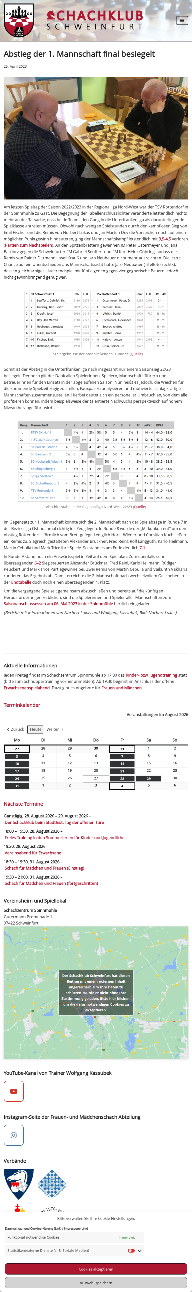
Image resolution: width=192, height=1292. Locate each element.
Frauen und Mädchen (122, 688)
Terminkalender (22, 705)
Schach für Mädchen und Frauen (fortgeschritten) (51, 883)
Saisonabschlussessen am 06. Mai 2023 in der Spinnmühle (58, 603)
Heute (36, 729)
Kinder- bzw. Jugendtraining (151, 675)
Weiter (52, 729)
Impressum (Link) (76, 1228)
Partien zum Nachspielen (28, 245)
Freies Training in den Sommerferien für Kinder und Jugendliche (64, 837)
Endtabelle (21, 582)
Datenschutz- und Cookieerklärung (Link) (33, 1228)
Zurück (17, 729)
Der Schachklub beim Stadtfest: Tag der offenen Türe (54, 822)
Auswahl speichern (96, 1282)
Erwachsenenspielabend (27, 688)
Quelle (136, 354)
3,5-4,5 (165, 239)
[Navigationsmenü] (182, 20)
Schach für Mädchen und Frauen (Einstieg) (44, 868)
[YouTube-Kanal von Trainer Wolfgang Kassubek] (14, 1091)
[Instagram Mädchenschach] (14, 1135)
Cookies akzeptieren (96, 1269)
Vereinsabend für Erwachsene (33, 853)
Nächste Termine (23, 803)
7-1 (142, 548)
